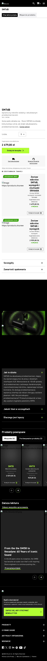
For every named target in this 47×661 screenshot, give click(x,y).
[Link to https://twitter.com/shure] (6, 647)
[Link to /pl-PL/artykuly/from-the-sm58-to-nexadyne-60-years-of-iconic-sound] (22, 541)
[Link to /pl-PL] (7, 3)
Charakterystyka (10, 15)
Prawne (34, 656)
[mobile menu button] (43, 3)
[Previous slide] (11, 490)
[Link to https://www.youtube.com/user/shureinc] (20, 647)
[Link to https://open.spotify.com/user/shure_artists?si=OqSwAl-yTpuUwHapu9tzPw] (17, 647)
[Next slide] (18, 490)
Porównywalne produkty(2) (31, 438)
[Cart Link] (38, 3)
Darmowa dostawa (13, 161)
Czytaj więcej (25, 127)
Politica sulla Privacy (8, 656)
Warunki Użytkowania (23, 656)
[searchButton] (33, 3)
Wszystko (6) (9, 438)
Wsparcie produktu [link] (27, 15)
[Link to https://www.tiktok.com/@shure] (25, 647)
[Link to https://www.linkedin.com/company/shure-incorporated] (13, 647)
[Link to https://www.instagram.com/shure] (10, 647)
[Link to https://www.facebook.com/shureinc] (3, 647)
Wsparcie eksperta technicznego (33, 162)
